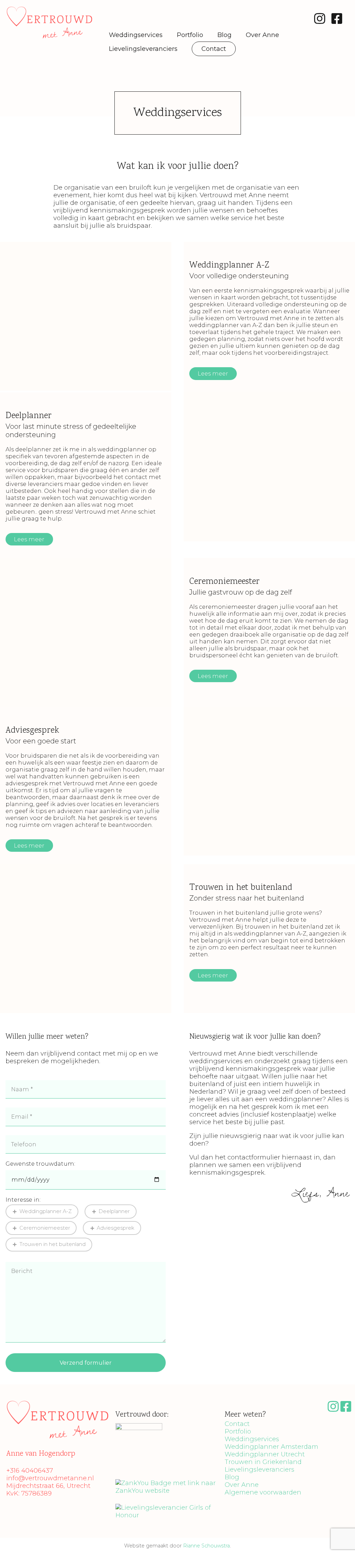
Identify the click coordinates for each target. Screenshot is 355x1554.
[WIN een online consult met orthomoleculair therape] (155, 1390)
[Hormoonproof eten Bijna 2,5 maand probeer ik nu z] (331, 1390)
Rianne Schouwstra (206, 1546)
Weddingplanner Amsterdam (271, 1447)
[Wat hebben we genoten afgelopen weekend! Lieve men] (287, 1390)
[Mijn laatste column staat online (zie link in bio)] (199, 1390)
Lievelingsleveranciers (143, 49)
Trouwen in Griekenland (263, 1462)
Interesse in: (23, 1199)
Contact (213, 49)
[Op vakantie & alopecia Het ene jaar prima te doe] (243, 1390)
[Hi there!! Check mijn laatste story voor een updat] (67, 1390)
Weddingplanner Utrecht (265, 1454)
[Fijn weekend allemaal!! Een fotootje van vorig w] (112, 1390)
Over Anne (262, 35)
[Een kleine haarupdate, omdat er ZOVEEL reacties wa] (23, 1390)
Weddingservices (136, 35)
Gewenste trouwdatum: (40, 1163)
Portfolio (190, 35)
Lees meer (213, 373)
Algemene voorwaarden (263, 1492)
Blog (224, 35)
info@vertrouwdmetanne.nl (50, 1478)
